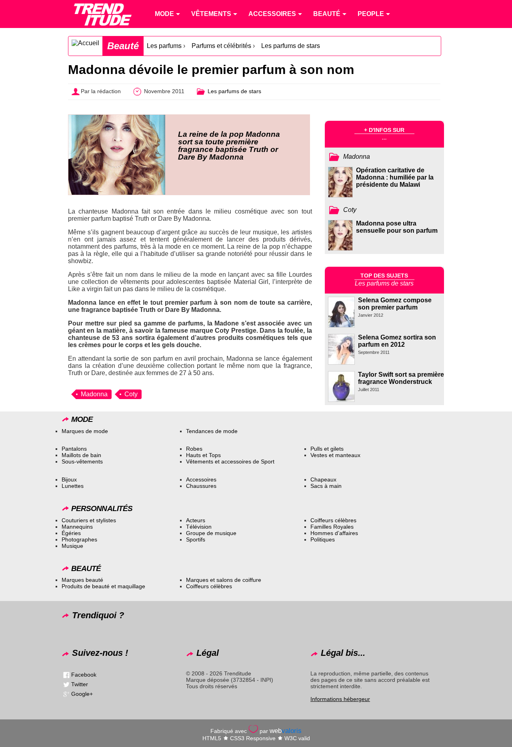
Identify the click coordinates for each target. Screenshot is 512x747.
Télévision (199, 526)
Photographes (79, 539)
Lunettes (73, 486)
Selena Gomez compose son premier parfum (395, 304)
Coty (131, 394)
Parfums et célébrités (221, 45)
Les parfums (164, 45)
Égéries (71, 533)
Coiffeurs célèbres (333, 520)
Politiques (322, 539)
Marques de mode (85, 431)
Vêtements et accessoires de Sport (230, 461)
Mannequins (77, 526)
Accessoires (201, 479)
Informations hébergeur (340, 699)
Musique (72, 546)
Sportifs (195, 539)
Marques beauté (82, 580)
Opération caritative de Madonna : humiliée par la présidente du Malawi (395, 177)
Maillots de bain (81, 455)
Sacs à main (326, 486)
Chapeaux (323, 479)
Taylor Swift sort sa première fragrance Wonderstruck (401, 378)
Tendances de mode (212, 431)
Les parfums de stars (290, 45)
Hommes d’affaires (334, 533)
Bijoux (69, 479)
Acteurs (195, 520)
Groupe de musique (211, 533)
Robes (194, 448)
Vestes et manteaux (335, 455)
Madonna (94, 394)
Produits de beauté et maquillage (103, 586)
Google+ (82, 693)
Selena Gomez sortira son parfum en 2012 (397, 341)
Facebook (83, 674)
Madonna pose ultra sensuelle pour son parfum (397, 227)
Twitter (79, 684)
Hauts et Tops (203, 455)
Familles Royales (332, 526)
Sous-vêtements (82, 461)
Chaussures (201, 486)
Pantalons (74, 448)
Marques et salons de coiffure (223, 580)
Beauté (123, 45)
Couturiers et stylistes (89, 520)
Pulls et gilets (327, 448)
